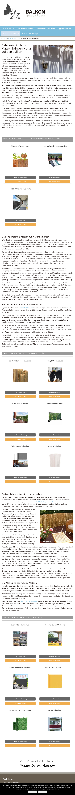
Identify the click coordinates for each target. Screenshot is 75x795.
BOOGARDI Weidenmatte (20, 146)
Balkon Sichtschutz (14, 38)
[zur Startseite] (37, 12)
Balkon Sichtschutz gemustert (42, 502)
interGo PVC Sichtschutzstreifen (55, 146)
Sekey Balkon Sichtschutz (20, 625)
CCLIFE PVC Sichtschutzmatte (20, 189)
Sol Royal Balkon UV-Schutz (55, 625)
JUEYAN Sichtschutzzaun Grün (20, 710)
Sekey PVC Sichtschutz (55, 361)
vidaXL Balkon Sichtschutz (54, 667)
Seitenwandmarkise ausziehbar (20, 667)
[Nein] (73, 789)
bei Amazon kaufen (20, 182)
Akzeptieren (32, 792)
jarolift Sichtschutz (55, 710)
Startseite (4, 38)
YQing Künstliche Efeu (20, 403)
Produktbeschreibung (20, 177)
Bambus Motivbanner (55, 403)
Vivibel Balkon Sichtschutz (20, 446)
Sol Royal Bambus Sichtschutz (20, 361)
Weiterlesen (42, 792)
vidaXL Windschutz (55, 446)
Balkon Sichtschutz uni (28, 601)
